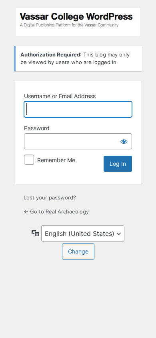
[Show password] (124, 141)
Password (37, 128)
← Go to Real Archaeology (56, 211)
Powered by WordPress (78, 22)
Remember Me (56, 160)
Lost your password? (50, 197)
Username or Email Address (60, 96)
